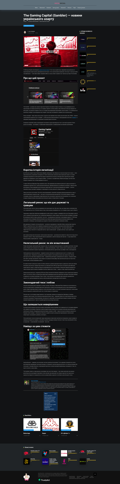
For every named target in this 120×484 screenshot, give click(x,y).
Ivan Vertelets (32, 31)
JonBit (88, 53)
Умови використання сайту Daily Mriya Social (77, 478)
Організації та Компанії (29, 25)
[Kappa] (50, 424)
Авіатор (78, 477)
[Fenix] (83, 42)
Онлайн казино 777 (35, 450)
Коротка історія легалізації (49, 397)
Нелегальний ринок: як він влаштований (49, 402)
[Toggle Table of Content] (54, 394)
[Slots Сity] (26, 464)
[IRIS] (83, 93)
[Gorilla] (83, 464)
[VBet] (64, 464)
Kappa (44, 433)
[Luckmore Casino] (83, 66)
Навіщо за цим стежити (49, 409)
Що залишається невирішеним (48, 407)
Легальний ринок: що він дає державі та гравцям (49, 399)
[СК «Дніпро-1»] (69, 424)
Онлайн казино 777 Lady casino (91, 451)
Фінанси (69, 7)
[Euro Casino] (83, 84)
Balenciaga (26, 433)
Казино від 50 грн (85, 477)
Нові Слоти (92, 477)
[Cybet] (83, 50)
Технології (63, 7)
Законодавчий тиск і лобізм (50, 404)
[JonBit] (83, 58)
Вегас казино (52, 450)
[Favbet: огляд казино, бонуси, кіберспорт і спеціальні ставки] (45, 464)
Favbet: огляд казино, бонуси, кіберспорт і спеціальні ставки (53, 460)
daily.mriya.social (43, 382)
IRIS (88, 87)
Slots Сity (33, 459)
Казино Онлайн (86, 476)
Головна (24, 21)
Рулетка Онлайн (72, 477)
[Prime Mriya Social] (60, 3)
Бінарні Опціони (81, 7)
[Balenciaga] (31, 424)
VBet (69, 459)
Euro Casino (89, 79)
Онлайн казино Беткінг (71, 451)
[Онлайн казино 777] (26, 456)
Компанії (49, 7)
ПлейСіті (74, 117)
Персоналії (42, 7)
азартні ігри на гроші (44, 69)
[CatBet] (83, 74)
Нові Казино (79, 476)
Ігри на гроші (56, 7)
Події (74, 7)
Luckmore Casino (91, 61)
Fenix (88, 36)
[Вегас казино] (45, 456)
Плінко (91, 476)
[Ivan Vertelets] (26, 384)
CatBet (88, 69)
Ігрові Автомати (72, 476)
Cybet (88, 44)
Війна (36, 7)
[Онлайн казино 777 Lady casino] (82, 452)
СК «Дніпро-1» (65, 433)
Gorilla (88, 459)
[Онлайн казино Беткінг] (64, 456)
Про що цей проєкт (48, 395)
